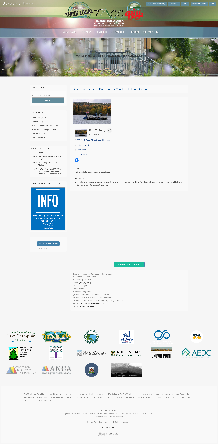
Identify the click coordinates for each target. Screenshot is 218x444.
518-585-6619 (13, 3)
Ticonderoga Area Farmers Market (49, 160)
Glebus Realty (37, 118)
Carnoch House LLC (40, 134)
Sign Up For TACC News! (48, 244)
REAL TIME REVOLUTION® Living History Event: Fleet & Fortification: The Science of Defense (49, 169)
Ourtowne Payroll (39, 138)
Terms (111, 428)
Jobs (185, 4)
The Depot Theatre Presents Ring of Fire (49, 154)
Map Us (30, 3)
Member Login (199, 4)
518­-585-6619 (85, 283)
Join (212, 4)
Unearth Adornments (40, 130)
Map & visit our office (85, 306)
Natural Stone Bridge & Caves (44, 126)
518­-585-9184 (83, 286)
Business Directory (156, 4)
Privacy (105, 428)
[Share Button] (109, 130)
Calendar (174, 4)
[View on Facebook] (77, 162)
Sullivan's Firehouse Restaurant (45, 122)
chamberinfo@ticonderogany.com (89, 303)
